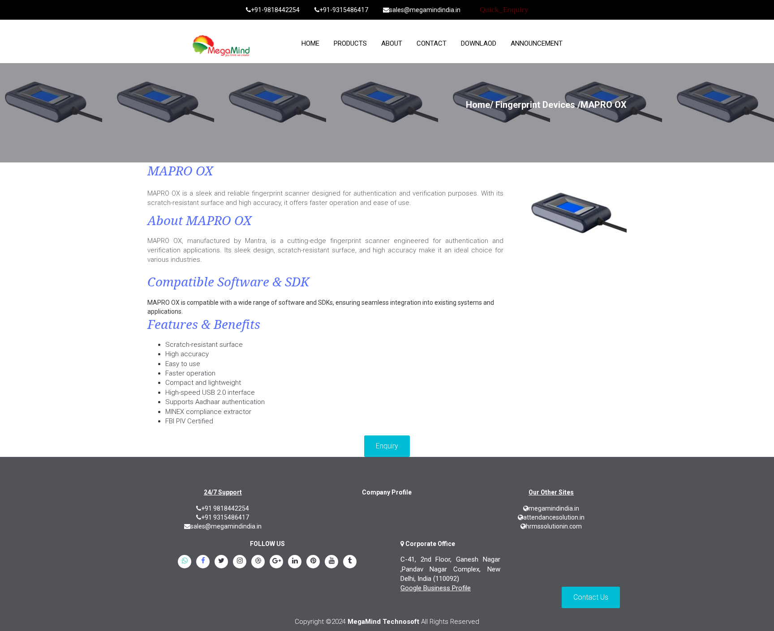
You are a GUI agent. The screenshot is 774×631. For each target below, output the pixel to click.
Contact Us (590, 597)
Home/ (479, 104)
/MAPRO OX (602, 104)
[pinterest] (313, 563)
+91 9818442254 (225, 508)
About (391, 43)
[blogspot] (258, 563)
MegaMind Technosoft (383, 622)
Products (350, 43)
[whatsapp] (184, 563)
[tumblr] (350, 563)
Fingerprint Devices (535, 104)
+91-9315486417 (343, 9)
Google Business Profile (435, 588)
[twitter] (221, 563)
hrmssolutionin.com (554, 526)
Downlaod (478, 43)
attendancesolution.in (554, 517)
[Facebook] (203, 563)
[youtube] (331, 563)
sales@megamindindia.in (424, 9)
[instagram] (239, 563)
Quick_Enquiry (504, 9)
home (310, 43)
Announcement (537, 43)
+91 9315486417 (225, 517)
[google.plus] (276, 563)
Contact (432, 43)
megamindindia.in (554, 508)
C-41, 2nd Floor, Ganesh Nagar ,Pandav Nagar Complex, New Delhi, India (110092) (450, 569)
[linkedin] (294, 563)
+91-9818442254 (275, 9)
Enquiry (387, 446)
